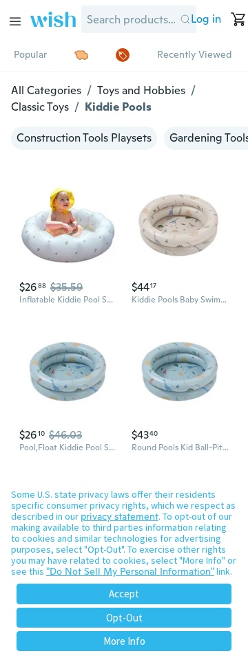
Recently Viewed (194, 54)
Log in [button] (206, 19)
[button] (185, 19)
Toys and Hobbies (141, 90)
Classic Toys (40, 107)
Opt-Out (124, 617)
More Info (124, 641)
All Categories (46, 90)
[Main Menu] (15, 21)
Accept (124, 593)
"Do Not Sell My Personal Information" (130, 571)
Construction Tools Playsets (84, 138)
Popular (30, 54)
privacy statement (119, 516)
